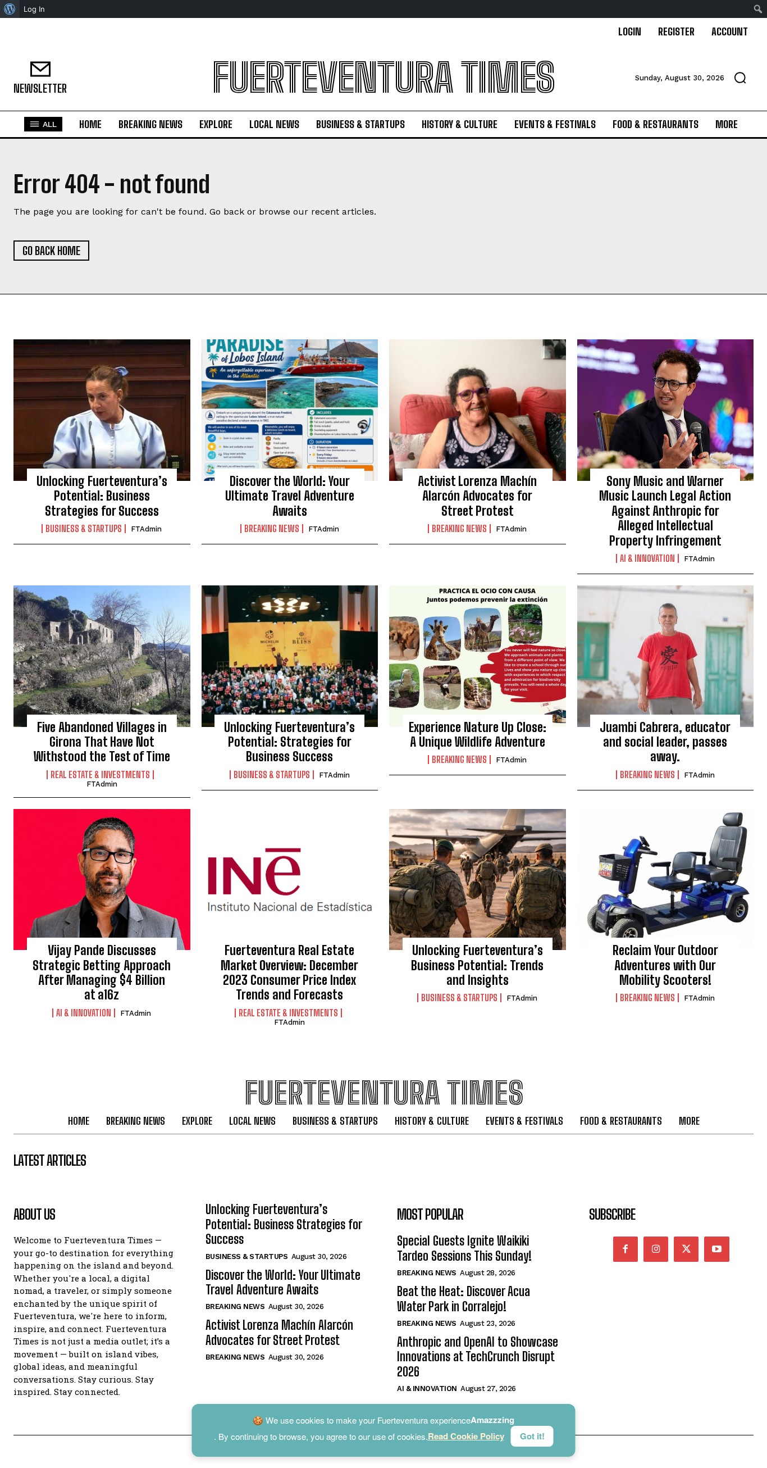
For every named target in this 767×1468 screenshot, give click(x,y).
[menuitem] (10, 9)
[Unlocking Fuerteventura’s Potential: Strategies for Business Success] (290, 656)
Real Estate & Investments (100, 774)
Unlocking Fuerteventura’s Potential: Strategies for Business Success (289, 742)
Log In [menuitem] (34, 8)
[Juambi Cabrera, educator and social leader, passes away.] (665, 656)
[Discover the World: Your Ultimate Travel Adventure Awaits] (290, 410)
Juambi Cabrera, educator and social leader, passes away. (665, 742)
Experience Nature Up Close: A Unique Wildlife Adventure (477, 734)
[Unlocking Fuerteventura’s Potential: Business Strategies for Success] (101, 410)
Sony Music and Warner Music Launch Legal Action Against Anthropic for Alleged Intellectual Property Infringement (665, 511)
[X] (686, 1249)
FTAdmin (146, 529)
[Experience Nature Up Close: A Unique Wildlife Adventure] (477, 656)
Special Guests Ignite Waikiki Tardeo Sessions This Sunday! (464, 1248)
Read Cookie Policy (466, 1436)
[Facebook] (625, 1249)
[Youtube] (716, 1249)
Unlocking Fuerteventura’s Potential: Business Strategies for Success (101, 496)
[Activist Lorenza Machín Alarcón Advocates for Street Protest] (477, 410)
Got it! (532, 1436)
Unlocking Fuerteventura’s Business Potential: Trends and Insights (477, 965)
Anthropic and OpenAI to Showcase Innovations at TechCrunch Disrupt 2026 (477, 1356)
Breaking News (271, 528)
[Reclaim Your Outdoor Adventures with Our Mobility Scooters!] (665, 880)
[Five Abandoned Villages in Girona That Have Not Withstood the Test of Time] (101, 656)
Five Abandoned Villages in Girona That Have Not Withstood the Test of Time (102, 742)
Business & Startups (83, 528)
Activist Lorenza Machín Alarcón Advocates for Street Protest (477, 496)
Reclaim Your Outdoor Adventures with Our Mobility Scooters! (665, 965)
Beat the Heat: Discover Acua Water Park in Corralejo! (463, 1299)
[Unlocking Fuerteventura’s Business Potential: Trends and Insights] (477, 880)
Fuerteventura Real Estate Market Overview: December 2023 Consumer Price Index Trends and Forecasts (289, 972)
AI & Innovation (647, 558)
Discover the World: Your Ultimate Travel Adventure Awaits (289, 496)
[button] (740, 77)
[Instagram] (655, 1249)
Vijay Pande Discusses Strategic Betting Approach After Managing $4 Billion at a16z (102, 972)
